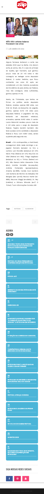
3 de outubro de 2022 (16, 49)
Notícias (17, 208)
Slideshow (29, 208)
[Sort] (11, 234)
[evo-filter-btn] (8, 234)
